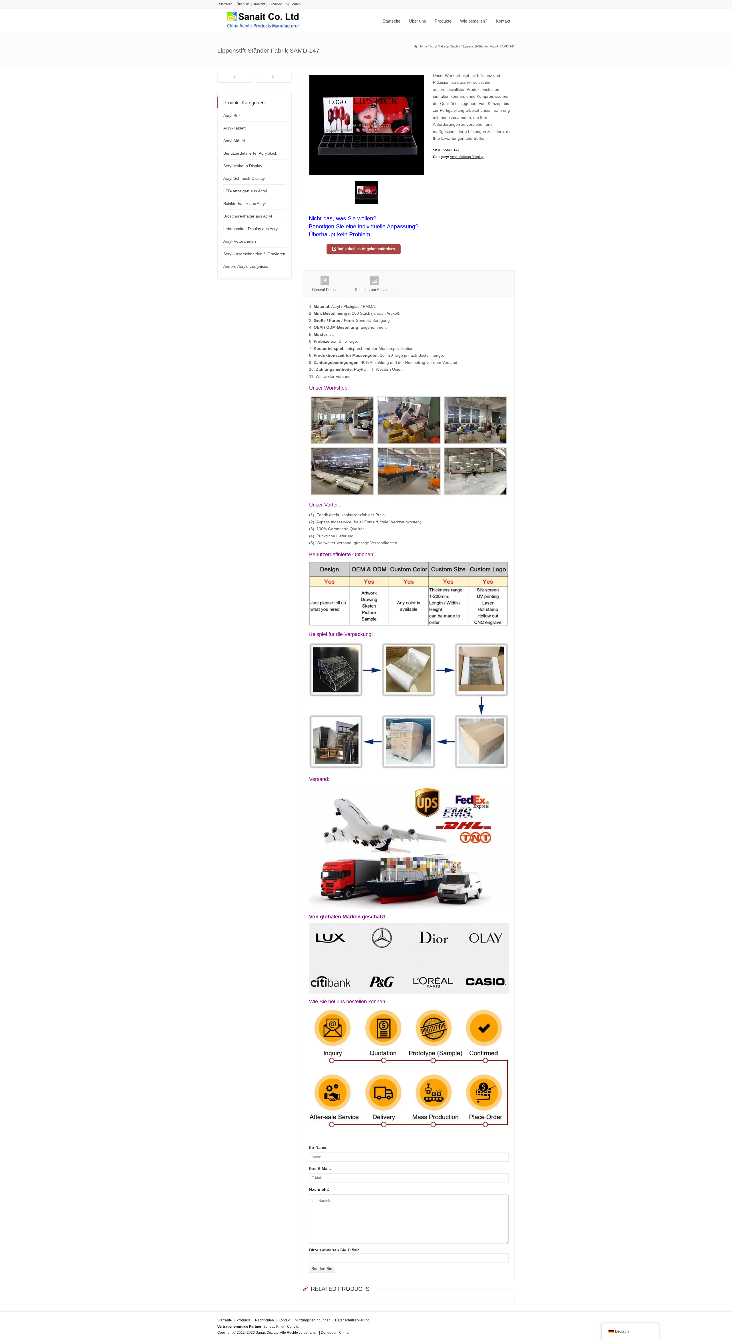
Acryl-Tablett (234, 128)
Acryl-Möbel (234, 140)
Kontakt (259, 4)
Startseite (225, 4)
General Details (324, 290)
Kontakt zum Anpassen (374, 290)
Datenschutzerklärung (352, 1320)
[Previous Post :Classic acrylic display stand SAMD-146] (235, 77)
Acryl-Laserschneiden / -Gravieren (254, 254)
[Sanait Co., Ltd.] (263, 21)
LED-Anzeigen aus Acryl (245, 191)
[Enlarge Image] (366, 75)
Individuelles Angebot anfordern (366, 249)
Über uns (243, 4)
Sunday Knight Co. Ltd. (281, 1327)
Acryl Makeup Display (467, 157)
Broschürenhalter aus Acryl (247, 216)
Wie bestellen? (473, 21)
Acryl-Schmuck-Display (244, 178)
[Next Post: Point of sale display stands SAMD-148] (274, 77)
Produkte (275, 4)
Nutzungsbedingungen (313, 1320)
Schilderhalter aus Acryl (244, 203)
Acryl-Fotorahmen (239, 241)
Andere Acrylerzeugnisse (245, 266)
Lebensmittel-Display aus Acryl (251, 228)
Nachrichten (264, 1320)
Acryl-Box (231, 115)
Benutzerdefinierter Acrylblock (250, 153)
